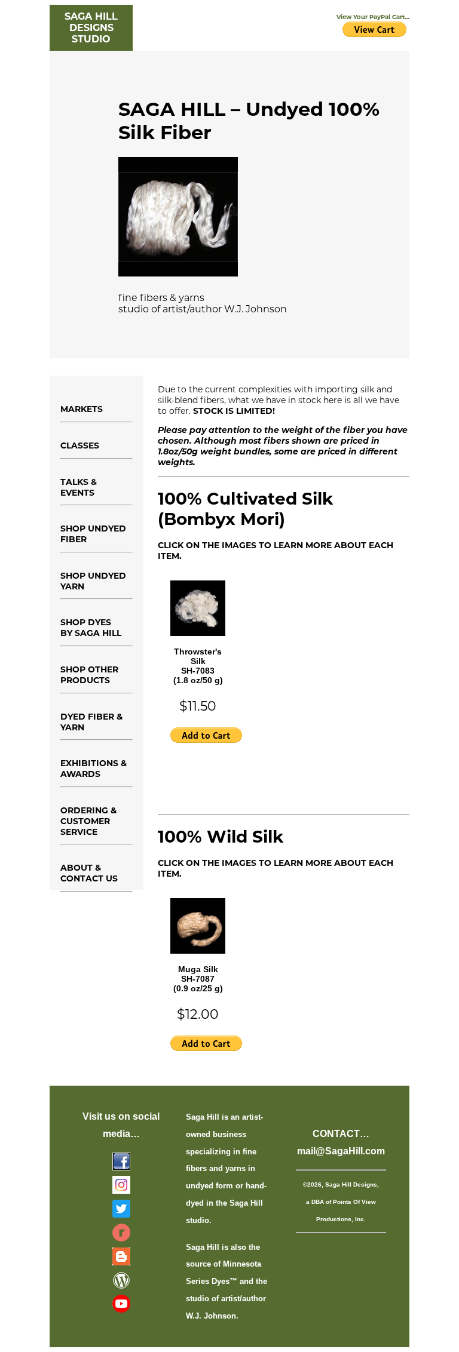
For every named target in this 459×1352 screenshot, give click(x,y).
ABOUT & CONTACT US (89, 873)
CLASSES (79, 445)
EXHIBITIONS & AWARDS (93, 768)
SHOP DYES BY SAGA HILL (90, 627)
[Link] (121, 1164)
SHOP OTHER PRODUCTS (89, 675)
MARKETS (81, 409)
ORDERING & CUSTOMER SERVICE (88, 821)
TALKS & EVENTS (78, 487)
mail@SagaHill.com (341, 1151)
